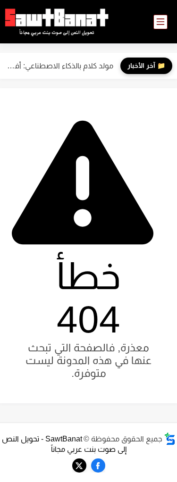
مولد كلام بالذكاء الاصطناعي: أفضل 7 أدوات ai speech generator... (59, 66)
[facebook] (98, 465)
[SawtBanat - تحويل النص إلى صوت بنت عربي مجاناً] (57, 21)
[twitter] (79, 465)
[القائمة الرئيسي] (160, 22)
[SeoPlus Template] (170, 438)
